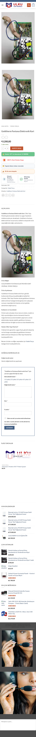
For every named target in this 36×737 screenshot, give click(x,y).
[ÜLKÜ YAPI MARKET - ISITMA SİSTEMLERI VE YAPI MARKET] (14, 5)
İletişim (22, 627)
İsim (6, 401)
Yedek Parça (14, 126)
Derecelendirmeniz (10, 376)
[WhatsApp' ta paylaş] (3, 195)
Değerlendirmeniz (10, 385)
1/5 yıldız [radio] (7, 379)
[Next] (8, 65)
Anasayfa (9, 624)
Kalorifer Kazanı (11, 625)
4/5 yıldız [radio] (25, 379)
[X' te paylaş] (9, 195)
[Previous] (3, 65)
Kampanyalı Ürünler (24, 625)
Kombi (14, 624)
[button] (2, 5)
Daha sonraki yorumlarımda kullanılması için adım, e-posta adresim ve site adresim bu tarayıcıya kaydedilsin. (17, 421)
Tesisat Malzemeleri (23, 624)
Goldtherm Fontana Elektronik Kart (16, 191)
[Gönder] (29, 5)
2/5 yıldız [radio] (13, 379)
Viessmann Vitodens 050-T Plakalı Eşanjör (14, 466)
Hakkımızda (15, 627)
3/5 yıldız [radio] (19, 379)
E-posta (7, 409)
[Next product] (3, 137)
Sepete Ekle (16, 148)
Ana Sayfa (4, 126)
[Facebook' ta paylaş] (6, 195)
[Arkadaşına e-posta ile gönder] (13, 195)
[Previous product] (6, 137)
